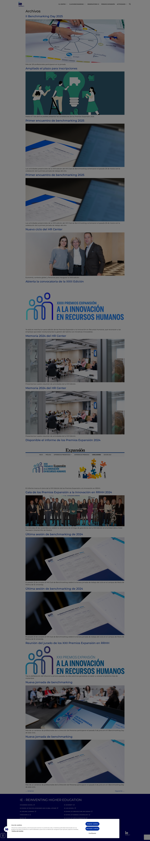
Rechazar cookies (92, 828)
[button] (6, 829)
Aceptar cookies (92, 824)
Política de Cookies (17, 831)
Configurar (92, 833)
